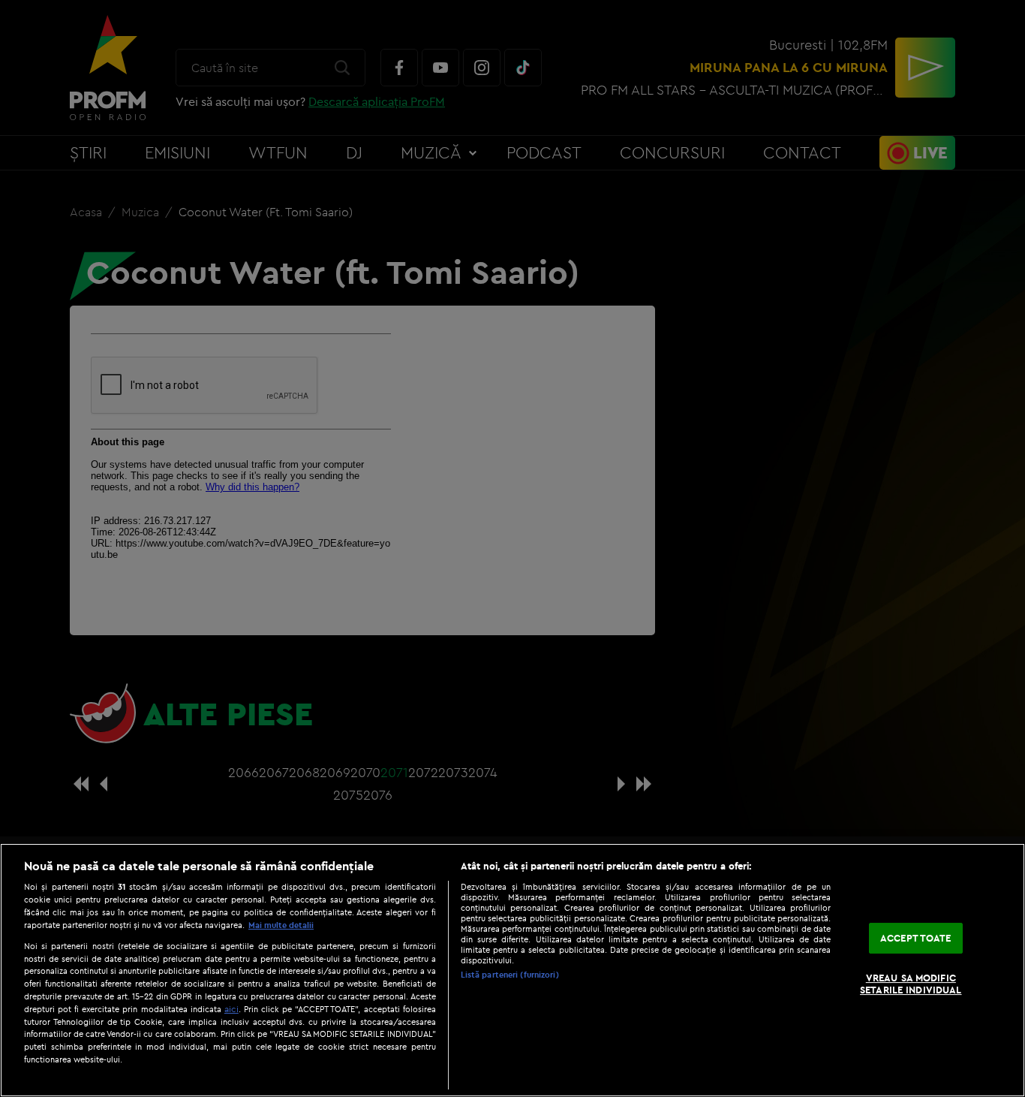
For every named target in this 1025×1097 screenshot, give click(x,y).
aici (231, 1008)
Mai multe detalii (281, 925)
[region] (512, 970)
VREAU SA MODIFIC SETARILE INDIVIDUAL (910, 984)
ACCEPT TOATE (915, 938)
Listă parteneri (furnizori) (510, 974)
